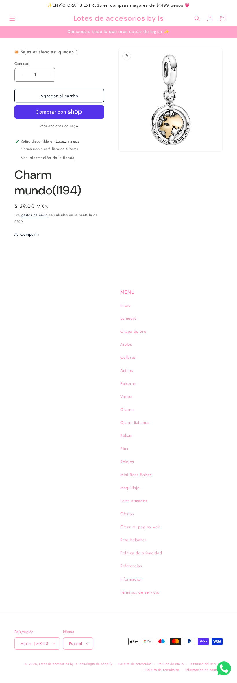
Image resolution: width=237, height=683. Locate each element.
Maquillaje (130, 488)
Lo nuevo (128, 318)
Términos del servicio (206, 663)
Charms (127, 409)
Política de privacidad (141, 553)
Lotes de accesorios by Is (58, 663)
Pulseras (128, 383)
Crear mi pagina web (140, 527)
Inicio (125, 305)
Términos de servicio (140, 592)
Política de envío (171, 663)
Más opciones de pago (59, 125)
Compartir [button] (29, 234)
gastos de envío (34, 215)
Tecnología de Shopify (95, 663)
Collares (128, 357)
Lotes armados (133, 501)
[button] (12, 18)
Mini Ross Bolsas (136, 475)
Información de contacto (204, 669)
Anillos (126, 370)
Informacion (131, 579)
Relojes (127, 462)
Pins (124, 449)
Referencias (131, 566)
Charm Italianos (134, 422)
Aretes (126, 344)
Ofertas (127, 514)
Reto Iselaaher (133, 540)
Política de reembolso (162, 669)
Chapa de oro (133, 331)
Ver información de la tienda (48, 157)
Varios (126, 396)
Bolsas (126, 435)
